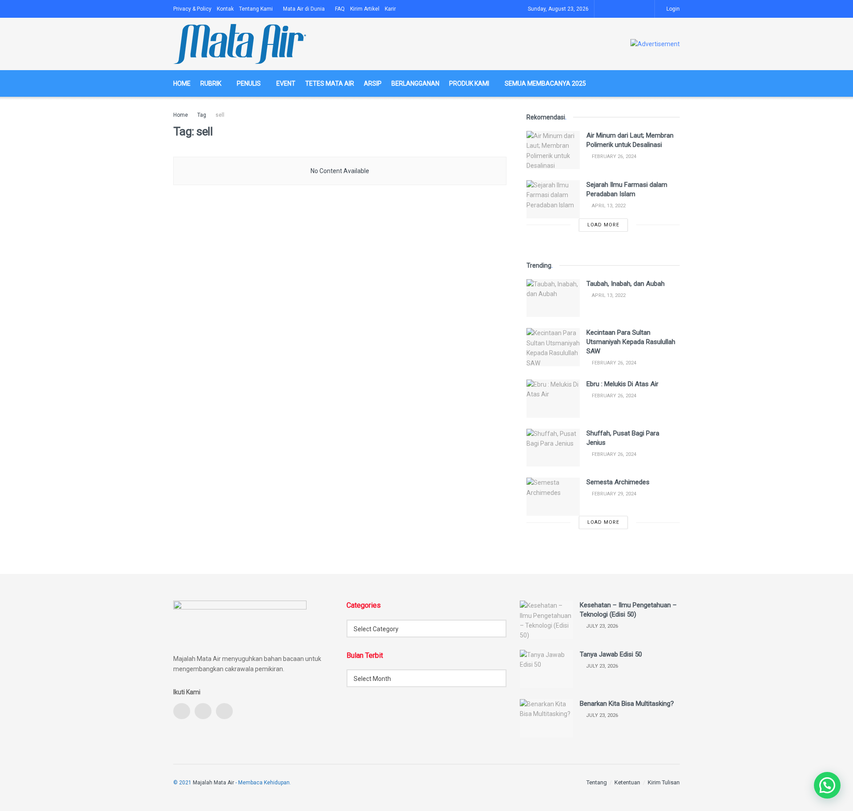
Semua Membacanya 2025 (545, 83)
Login (672, 9)
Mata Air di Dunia (304, 9)
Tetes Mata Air (329, 83)
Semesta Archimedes (618, 482)
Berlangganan (415, 83)
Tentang (596, 782)
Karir (390, 9)
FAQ (340, 9)
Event (285, 83)
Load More (603, 225)
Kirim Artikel (364, 9)
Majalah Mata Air (213, 782)
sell (219, 115)
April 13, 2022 (608, 206)
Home (182, 83)
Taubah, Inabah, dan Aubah (625, 284)
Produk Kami (469, 83)
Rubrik (210, 83)
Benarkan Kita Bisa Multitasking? (627, 704)
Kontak (225, 9)
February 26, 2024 (613, 156)
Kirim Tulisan (664, 782)
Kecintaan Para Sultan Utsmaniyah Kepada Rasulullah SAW (630, 341)
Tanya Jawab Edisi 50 (611, 654)
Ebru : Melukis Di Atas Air (622, 384)
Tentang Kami (256, 9)
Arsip (373, 83)
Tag (201, 115)
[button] (827, 785)
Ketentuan (627, 782)
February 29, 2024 (613, 494)
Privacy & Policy (192, 9)
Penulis (249, 83)
